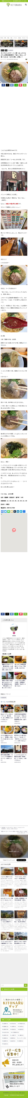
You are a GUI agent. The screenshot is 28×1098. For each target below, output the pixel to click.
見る (11, 37)
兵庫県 (14, 1026)
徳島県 (13, 1038)
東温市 (6, 1035)
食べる (2, 37)
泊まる (19, 37)
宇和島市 (22, 1023)
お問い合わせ (22, 1092)
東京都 (14, 1029)
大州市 (21, 1026)
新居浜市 (11, 50)
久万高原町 (15, 1032)
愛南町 (6, 1026)
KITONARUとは (7, 1092)
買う (5, 37)
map (6, 50)
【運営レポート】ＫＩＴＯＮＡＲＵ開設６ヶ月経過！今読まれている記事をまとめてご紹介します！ (14, 832)
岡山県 (6, 1043)
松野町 (6, 1023)
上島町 (14, 1035)
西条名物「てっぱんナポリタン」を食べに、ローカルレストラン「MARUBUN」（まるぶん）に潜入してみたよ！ (13, 828)
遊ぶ (8, 37)
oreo (14, 635)
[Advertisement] (14, 22)
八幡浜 (21, 1035)
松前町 (21, 1029)
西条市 (6, 1029)
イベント (15, 37)
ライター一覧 (15, 1092)
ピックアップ (22, 1038)
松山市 (6, 1032)
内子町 (13, 1023)
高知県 (6, 1038)
